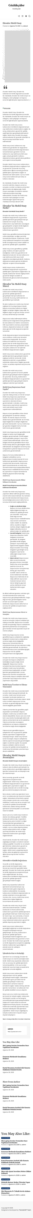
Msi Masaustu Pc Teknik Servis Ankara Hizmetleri (15, 1192)
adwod (25, 26)
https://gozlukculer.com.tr (14, 1031)
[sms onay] (6, 108)
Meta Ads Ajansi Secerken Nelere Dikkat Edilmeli (16, 1172)
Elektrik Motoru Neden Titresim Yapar (15, 1182)
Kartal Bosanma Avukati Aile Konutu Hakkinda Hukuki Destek (16, 1069)
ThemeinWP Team (25, 1210)
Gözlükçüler (16, 5)
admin (10, 1029)
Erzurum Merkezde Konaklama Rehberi (14, 1058)
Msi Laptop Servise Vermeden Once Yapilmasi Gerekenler (16, 1046)
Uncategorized (6, 1138)
